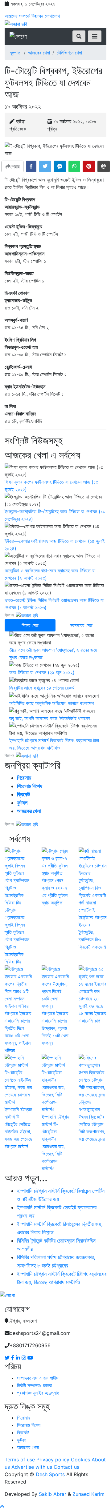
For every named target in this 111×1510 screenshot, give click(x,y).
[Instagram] (24, 1358)
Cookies (80, 1459)
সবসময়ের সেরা (81, 625)
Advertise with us (31, 1467)
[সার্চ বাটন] (78, 36)
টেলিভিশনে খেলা (69, 53)
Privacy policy (52, 1459)
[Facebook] (13, 1358)
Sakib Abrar (52, 1494)
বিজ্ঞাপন (37, 16)
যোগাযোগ (52, 16)
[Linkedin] (19, 1358)
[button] (31, 166)
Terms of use (20, 1459)
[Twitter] (8, 1358)
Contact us (66, 1467)
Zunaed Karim (88, 1494)
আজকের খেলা (39, 53)
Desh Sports (50, 1474)
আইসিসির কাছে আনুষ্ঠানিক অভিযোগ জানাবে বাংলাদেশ (51, 703)
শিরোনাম (24, 778)
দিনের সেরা (30, 625)
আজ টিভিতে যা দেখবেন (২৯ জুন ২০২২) (42, 672)
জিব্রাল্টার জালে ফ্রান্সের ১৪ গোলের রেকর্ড (41, 688)
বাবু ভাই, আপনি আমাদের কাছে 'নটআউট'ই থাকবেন (49, 718)
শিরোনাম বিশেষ (29, 786)
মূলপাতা (15, 53)
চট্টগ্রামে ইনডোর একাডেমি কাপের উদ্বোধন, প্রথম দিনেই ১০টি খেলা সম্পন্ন (55, 1028)
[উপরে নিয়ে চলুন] (2, 1506)
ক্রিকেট (23, 794)
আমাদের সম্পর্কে (17, 16)
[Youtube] (30, 1358)
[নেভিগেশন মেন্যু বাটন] (94, 36)
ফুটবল (22, 802)
